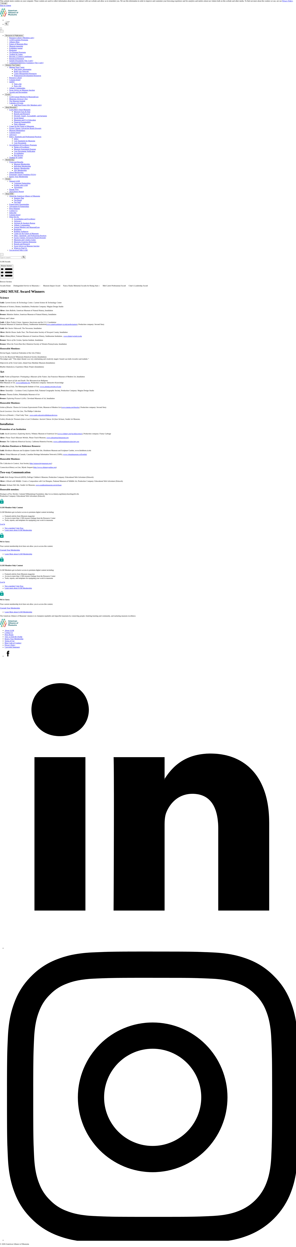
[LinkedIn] (150, 948)
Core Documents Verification (24, 151)
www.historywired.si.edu (72, 336)
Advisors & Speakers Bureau (24, 223)
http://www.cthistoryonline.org (45, 467)
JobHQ (12, 82)
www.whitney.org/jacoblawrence (70, 434)
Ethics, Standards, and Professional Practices (30, 236)
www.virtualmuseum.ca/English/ (75, 454)
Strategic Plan (19, 198)
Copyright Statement (12, 647)
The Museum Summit (17, 101)
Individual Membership (22, 166)
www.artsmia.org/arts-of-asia (50, 387)
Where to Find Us (20, 248)
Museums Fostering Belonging (25, 242)
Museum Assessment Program (25, 149)
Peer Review (18, 155)
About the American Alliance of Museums (24, 196)
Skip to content (5, 5)
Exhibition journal (15, 48)
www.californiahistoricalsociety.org (66, 442)
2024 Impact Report (16, 192)
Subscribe (12, 213)
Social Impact (19, 118)
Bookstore (13, 50)
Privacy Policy (287, 1)
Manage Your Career (16, 67)
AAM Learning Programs (18, 40)
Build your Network (21, 71)
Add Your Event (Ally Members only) (28, 105)
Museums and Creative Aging (25, 240)
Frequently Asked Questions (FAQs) (22, 175)
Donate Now (14, 189)
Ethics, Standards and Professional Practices (25, 137)
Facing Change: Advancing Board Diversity (25, 128)
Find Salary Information (22, 69)
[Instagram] (150, 1240)
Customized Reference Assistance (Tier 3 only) (26, 63)
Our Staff (17, 202)
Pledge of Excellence (21, 147)
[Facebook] (8, 656)
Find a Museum (19, 124)
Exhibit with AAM (21, 185)
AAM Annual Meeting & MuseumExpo (24, 97)
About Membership (16, 172)
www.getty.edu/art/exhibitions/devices (43, 415)
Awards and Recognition (18, 92)
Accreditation (19, 153)
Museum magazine (16, 46)
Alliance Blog (14, 42)
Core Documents (20, 143)
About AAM (9, 630)
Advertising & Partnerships (19, 206)
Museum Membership (22, 164)
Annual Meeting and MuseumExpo (27, 227)
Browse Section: (6, 266)
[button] (2, 524)
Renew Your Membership (18, 177)
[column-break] (14, 80)
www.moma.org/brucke (70, 407)
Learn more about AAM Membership (18, 530)
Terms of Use (9, 641)
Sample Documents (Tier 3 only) (21, 61)
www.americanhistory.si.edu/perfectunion (62, 324)
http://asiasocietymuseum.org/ (40, 463)
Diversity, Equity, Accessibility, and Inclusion (30, 116)
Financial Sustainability (22, 122)
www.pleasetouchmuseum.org (57, 438)
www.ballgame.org (23, 383)
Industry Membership (21, 168)
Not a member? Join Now (14, 528)
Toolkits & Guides (16, 54)
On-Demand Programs (17, 52)
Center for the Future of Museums (21, 126)
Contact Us (13, 211)
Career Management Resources (25, 74)
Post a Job (17, 86)
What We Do (14, 217)
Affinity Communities (17, 88)
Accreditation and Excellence (24, 219)
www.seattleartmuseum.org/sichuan (49, 485)
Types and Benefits (16, 162)
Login (8, 21)
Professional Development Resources (27, 76)
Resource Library (15, 78)
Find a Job (18, 84)
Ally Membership (20, 170)
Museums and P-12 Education (25, 120)
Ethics (16, 139)
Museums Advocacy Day (18, 99)
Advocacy (13, 135)
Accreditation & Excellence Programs (23, 145)
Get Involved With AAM (18, 250)
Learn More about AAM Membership (18, 554)
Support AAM (14, 181)
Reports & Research (16, 59)
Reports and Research (22, 114)
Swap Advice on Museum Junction (22, 90)
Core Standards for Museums (24, 141)
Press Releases (14, 209)
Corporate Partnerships (22, 183)
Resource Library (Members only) (21, 38)
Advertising (18, 187)
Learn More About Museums (19, 110)
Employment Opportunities (19, 204)
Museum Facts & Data (22, 112)
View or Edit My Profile (13, 637)
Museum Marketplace (17, 130)
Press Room (9, 635)
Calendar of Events (16, 103)
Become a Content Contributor (20, 57)
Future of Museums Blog (18, 44)
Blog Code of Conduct (13, 643)
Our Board (18, 200)
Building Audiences (21, 231)
